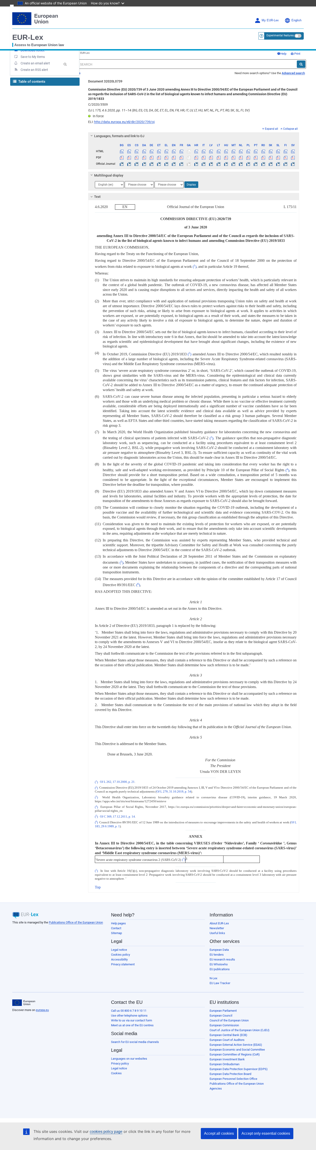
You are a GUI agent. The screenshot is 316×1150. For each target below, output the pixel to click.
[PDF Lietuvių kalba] (218, 158)
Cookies (116, 1073)
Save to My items (33, 57)
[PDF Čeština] (136, 158)
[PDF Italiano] (203, 158)
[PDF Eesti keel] (158, 158)
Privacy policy (120, 1063)
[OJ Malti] (233, 164)
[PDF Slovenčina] (270, 158)
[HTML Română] (263, 151)
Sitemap (116, 933)
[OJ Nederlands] (241, 164)
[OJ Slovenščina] (278, 164)
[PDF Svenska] (293, 158)
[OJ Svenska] (293, 164)
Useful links (217, 933)
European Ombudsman (224, 1064)
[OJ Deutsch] (151, 164)
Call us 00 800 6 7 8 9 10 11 (128, 1010)
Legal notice (119, 949)
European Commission (224, 1025)
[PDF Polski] (248, 158)
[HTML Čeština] (136, 151)
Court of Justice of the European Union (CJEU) (240, 1030)
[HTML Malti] (233, 151)
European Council (221, 1015)
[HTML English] (173, 151)
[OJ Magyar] (225, 164)
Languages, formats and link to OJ (119, 136)
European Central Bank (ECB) (228, 1035)
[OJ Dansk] (144, 164)
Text (97, 197)
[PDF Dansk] (144, 158)
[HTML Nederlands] (241, 151)
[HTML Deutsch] (151, 151)
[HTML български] (121, 151)
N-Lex (213, 978)
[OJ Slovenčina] (270, 164)
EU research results (222, 959)
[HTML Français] (181, 151)
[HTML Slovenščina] (278, 151)
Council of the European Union (229, 1020)
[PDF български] (121, 158)
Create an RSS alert (34, 70)
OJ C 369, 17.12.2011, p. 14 (117, 816)
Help (283, 53)
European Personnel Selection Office (233, 1078)
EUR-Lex (27, 37)
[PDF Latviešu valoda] (211, 158)
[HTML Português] (255, 151)
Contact (116, 928)
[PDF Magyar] (225, 158)
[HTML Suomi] (285, 151)
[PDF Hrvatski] (196, 158)
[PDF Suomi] (285, 158)
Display (191, 184)
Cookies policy (120, 954)
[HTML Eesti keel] (158, 151)
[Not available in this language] (188, 151)
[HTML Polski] (248, 151)
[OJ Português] (255, 164)
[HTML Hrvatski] (196, 151)
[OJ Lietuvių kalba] (218, 164)
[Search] (301, 64)
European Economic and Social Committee (237, 1049)
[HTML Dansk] (144, 151)
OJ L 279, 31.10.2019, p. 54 (173, 791)
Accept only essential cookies (266, 1133)
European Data (219, 949)
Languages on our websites (129, 1058)
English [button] (296, 20)
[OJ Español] (129, 164)
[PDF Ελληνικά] (166, 158)
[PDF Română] (263, 158)
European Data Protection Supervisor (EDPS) (239, 1069)
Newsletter (217, 928)
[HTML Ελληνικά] (166, 151)
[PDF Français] (181, 158)
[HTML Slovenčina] (270, 151)
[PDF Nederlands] (241, 158)
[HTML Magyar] (225, 151)
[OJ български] (121, 164)
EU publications (220, 969)
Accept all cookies (219, 1133)
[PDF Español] (129, 158)
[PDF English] (173, 158)
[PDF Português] (255, 158)
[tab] (193, 136)
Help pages (118, 923)
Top (98, 887)
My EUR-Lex (270, 20)
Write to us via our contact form (131, 1020)
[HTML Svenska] (293, 151)
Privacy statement (123, 964)
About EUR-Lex (219, 923)
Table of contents (31, 81)
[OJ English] (173, 164)
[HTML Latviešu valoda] (211, 151)
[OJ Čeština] (136, 164)
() (194, 267)
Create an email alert (35, 63)
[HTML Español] (129, 151)
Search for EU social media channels (135, 1042)
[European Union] (23, 1002)
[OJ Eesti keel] (158, 164)
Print (297, 53)
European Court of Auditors (227, 1040)
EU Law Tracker (220, 983)
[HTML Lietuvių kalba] (218, 151)
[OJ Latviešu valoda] (211, 164)
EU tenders (217, 954)
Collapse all (290, 128)
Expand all (271, 128)
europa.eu (42, 1010)
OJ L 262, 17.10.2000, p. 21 (117, 782)
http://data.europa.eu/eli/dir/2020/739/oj (124, 122)
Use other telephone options (129, 1015)
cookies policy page (106, 1132)
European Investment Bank (227, 1059)
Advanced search (293, 73)
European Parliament (223, 1010)
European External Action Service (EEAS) (236, 1044)
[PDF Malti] (233, 158)
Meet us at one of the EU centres (132, 1025)
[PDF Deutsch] (151, 158)
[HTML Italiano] (203, 151)
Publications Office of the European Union (76, 922)
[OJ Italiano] (203, 164)
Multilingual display (108, 175)
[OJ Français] (181, 164)
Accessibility (119, 959)
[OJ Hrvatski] (196, 164)
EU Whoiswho (219, 964)
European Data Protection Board (230, 1074)
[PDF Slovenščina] (278, 158)
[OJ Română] (263, 164)
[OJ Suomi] (285, 164)
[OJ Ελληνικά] (166, 164)
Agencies (216, 1088)
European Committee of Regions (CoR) (235, 1054)
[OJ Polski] (248, 164)
